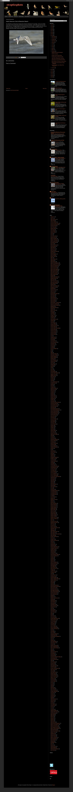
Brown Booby (53, 297)
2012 (52, 71)
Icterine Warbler (53, 445)
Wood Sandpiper (53, 738)
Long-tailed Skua (54, 494)
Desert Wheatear (54, 360)
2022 (52, 26)
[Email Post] (19, 57)
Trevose (52, 706)
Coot (51, 335)
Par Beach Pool (53, 553)
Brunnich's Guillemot (54, 303)
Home (6, 16)
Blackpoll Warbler (54, 278)
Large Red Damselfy (54, 466)
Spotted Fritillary (53, 674)
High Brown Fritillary (54, 434)
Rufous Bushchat (54, 619)
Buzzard (52, 311)
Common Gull (53, 333)
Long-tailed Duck (54, 493)
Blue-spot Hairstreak (54, 282)
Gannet (52, 385)
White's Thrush (53, 732)
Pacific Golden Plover (54, 546)
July (52, 43)
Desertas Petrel (53, 361)
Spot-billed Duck (53, 672)
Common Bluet (53, 329)
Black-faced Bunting (54, 266)
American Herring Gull (54, 224)
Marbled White (53, 508)
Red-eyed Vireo (53, 587)
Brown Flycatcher (54, 298)
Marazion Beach (53, 504)
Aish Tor (52, 218)
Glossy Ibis (53, 390)
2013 (52, 69)
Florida (52, 380)
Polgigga (52, 569)
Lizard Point (53, 489)
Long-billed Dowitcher (54, 490)
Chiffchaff (52, 320)
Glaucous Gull (53, 389)
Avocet (52, 233)
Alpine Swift (53, 220)
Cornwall (52, 339)
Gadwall (52, 384)
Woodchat (52, 741)
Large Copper (53, 464)
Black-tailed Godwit (54, 271)
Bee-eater (52, 252)
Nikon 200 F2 (53, 532)
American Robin (53, 225)
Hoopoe (52, 436)
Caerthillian (53, 312)
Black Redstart (53, 261)
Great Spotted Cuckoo (54, 408)
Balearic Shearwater (54, 239)
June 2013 (52, 450)
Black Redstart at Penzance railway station (59, 61)
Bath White (53, 247)
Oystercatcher (53, 544)
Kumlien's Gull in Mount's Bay (57, 55)
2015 (52, 33)
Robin (52, 608)
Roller (52, 613)
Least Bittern (53, 470)
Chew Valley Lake (54, 319)
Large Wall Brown (54, 467)
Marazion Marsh (53, 505)
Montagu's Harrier (54, 521)
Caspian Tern (53, 315)
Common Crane (53, 330)
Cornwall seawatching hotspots (60, 81)
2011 (52, 72)
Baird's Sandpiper (54, 238)
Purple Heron (53, 576)
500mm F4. (53, 216)
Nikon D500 (53, 535)
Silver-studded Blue (54, 646)
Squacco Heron (53, 677)
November (54, 37)
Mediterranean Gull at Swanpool (57, 52)
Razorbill (52, 582)
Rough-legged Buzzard (55, 618)
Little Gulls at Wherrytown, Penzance (58, 58)
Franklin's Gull (53, 383)
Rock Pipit (52, 609)
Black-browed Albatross (55, 262)
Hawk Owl (52, 429)
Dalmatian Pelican (54, 353)
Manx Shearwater (54, 503)
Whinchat (52, 720)
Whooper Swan (53, 734)
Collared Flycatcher (54, 325)
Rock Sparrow (53, 610)
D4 (51, 351)
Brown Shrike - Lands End (55, 302)
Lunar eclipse (53, 496)
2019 (52, 27)
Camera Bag (21, 16)
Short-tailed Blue (53, 641)
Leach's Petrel (53, 468)
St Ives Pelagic (53, 681)
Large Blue (53, 463)
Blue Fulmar (53, 279)
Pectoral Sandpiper (54, 555)
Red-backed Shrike (54, 585)
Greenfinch (53, 417)
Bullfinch (52, 308)
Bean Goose (53, 250)
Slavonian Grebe (53, 651)
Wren (52, 743)
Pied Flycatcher (53, 564)
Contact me (11, 16)
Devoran (52, 362)
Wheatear (52, 718)
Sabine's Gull (53, 622)
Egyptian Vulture (53, 375)
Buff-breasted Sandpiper (55, 305)
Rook (52, 614)
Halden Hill (52, 426)
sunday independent (54, 691)
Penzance (52, 559)
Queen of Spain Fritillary (55, 578)
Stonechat (52, 687)
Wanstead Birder (54, 149)
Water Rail (52, 715)
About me (15, 16)
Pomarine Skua (53, 571)
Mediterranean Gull (54, 517)
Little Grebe (53, 480)
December (54, 36)
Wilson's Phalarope (54, 737)
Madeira (52, 498)
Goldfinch (52, 399)
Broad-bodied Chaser (54, 293)
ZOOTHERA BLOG (54, 166)
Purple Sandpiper (54, 577)
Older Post (44, 88)
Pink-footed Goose (54, 568)
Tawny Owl (52, 700)
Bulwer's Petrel (53, 310)
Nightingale (53, 530)
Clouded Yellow (53, 324)
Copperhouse (53, 337)
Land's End (53, 459)
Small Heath (53, 655)
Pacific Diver (53, 545)
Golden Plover (53, 397)
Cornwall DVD (53, 340)
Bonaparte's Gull (53, 287)
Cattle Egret (53, 316)
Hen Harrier (53, 431)
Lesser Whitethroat (54, 473)
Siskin (52, 649)
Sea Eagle (52, 631)
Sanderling (52, 624)
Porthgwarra (53, 572)
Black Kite (52, 260)
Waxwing (52, 716)
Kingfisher (52, 454)
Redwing (52, 599)
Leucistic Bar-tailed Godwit (55, 476)
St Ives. (52, 682)
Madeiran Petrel (53, 499)
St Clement (53, 678)
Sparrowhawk (53, 669)
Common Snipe (53, 334)
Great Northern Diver (54, 404)
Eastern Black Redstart (55, 372)
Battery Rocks (53, 248)
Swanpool (52, 696)
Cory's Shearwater (54, 342)
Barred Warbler (53, 246)
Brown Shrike (53, 301)
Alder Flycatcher (53, 219)
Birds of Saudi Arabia (55, 182)
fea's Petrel (53, 376)
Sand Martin (53, 623)
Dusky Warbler (53, 371)
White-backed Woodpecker (55, 723)
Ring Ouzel (53, 603)
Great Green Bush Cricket (55, 402)
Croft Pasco (53, 343)
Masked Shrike (53, 513)
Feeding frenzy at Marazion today (57, 56)
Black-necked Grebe (54, 270)
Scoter (52, 629)
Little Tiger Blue (53, 486)
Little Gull (52, 481)
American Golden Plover (55, 223)
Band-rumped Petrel (54, 241)
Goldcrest (52, 394)
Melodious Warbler (54, 518)
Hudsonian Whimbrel (54, 439)
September (54, 40)
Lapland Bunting (53, 461)
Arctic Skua (53, 229)
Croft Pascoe (53, 344)
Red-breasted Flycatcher (55, 586)
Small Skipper (53, 658)
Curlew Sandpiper (54, 348)
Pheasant (52, 560)
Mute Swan (53, 523)
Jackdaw (52, 448)
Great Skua (53, 407)
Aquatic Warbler (53, 228)
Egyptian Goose (53, 374)
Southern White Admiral (55, 668)
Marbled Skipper (53, 507)
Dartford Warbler (53, 356)
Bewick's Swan (53, 256)
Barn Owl (52, 243)
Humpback (52, 441)
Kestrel (52, 453)
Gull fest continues (55, 53)
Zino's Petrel (53, 750)
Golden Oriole (53, 395)
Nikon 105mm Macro (54, 531)
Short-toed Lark (53, 642)
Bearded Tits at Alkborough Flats (60, 198)
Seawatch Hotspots (54, 633)
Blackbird (52, 275)
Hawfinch (52, 427)
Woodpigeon (53, 742)
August (53, 42)
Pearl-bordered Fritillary (55, 554)
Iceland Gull (53, 444)
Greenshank (53, 420)
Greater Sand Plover (54, 413)
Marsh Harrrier (53, 512)
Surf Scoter (53, 692)
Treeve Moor (53, 705)
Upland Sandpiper (54, 710)
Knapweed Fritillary (54, 457)
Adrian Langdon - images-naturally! (57, 157)
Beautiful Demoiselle (54, 251)
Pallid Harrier (53, 550)
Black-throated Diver (54, 273)
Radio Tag (52, 581)
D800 (52, 352)
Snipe (52, 660)
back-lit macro (53, 237)
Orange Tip (53, 539)
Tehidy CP (52, 701)
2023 (52, 24)
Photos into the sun (54, 563)
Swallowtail (53, 695)
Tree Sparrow (53, 704)
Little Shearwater (54, 484)
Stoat (52, 686)
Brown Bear (53, 296)
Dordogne (52, 365)
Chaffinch (52, 317)
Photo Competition (54, 562)
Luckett (52, 495)
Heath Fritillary (53, 430)
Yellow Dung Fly (53, 746)
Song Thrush (53, 664)
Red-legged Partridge (54, 590)
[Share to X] (23, 57)
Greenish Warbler (54, 418)
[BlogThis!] (22, 57)
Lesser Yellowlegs (54, 475)
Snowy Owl (53, 663)
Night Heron (53, 528)
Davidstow (52, 358)
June (53, 45)
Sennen (52, 637)
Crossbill (52, 347)
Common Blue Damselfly (55, 328)
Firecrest (52, 379)
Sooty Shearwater (54, 665)
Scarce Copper (53, 626)
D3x (51, 349)
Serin (52, 638)
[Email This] (21, 57)
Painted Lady (53, 549)
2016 (52, 32)
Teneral (52, 702)
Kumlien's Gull (53, 458)
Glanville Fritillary (54, 388)
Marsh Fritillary (53, 509)
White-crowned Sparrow (55, 724)
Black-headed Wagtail (54, 269)
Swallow (52, 693)
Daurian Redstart (54, 357)
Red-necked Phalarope (55, 591)
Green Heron (53, 416)
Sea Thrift (52, 632)
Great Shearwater (54, 406)
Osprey (52, 541)
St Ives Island (53, 679)
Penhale (52, 558)
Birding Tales (53, 191)
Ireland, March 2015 (54, 192)
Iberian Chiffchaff (54, 443)
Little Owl (52, 482)
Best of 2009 (53, 255)
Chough (52, 321)
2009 (52, 75)
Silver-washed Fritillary (54, 647)
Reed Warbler (53, 601)
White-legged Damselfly (55, 727)
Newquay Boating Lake (55, 527)
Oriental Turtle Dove (54, 540)
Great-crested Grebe (54, 411)
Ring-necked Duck (54, 605)
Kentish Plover (53, 452)
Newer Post (8, 88)
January (53, 67)
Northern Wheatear (54, 536)
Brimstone (52, 292)
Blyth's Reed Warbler (54, 285)
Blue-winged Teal (54, 283)
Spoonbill (52, 670)
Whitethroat (53, 733)
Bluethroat (52, 284)
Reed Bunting (53, 600)
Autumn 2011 (53, 232)
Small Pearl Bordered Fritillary (56, 656)
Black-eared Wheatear (54, 265)
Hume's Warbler (53, 440)
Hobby (52, 435)
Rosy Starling (53, 617)
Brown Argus (53, 294)
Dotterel (52, 366)
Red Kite (52, 583)
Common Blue (53, 326)
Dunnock (52, 370)
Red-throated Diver (54, 592)
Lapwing (52, 462)
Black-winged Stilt (54, 274)
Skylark (52, 650)
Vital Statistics (27, 16)
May (53, 46)
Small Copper (53, 654)
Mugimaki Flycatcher (54, 522)
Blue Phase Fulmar (54, 280)
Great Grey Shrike (54, 403)
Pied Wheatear (53, 567)
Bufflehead (52, 306)
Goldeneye (53, 398)
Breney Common (54, 289)
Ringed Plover (53, 606)
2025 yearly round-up (54, 176)
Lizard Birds (53, 175)
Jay (51, 449)
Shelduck (52, 640)
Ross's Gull (53, 615)
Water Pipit (52, 714)
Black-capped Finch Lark (55, 264)
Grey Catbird (53, 421)
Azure (52, 234)
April (53, 48)
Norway (52, 537)
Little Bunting (53, 477)
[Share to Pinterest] (25, 57)
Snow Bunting (53, 661)
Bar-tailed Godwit (54, 242)
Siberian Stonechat (54, 645)
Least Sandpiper (53, 471)
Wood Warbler (53, 739)
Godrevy (52, 393)
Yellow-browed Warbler (55, 748)
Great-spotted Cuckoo (54, 412)
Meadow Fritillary (54, 514)
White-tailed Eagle (54, 729)
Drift (51, 367)
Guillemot (52, 425)
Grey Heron (53, 422)
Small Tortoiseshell (54, 659)
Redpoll (52, 595)
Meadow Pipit (53, 516)
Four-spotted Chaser (54, 381)
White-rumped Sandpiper (55, 728)
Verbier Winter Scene (54, 711)
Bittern (52, 257)
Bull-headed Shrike (54, 307)
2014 (52, 35)
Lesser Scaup (53, 472)
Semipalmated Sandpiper (55, 636)
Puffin (52, 573)
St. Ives (52, 683)
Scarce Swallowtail (54, 627)
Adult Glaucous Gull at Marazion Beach (58, 59)
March (53, 49)
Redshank (52, 596)
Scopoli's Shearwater (54, 628)
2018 (52, 29)
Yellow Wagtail (53, 747)
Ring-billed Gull (53, 604)
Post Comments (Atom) (15, 90)
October (53, 39)
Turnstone (52, 709)
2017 (52, 30)
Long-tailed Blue (53, 491)
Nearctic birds (53, 526)
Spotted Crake (53, 673)
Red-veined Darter (54, 594)
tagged (52, 697)
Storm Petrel (53, 688)
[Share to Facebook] (24, 57)
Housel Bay (53, 438)
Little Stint (52, 485)
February (53, 51)
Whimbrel (52, 719)
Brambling (52, 288)
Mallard (52, 500)
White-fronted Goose (54, 725)
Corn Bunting (53, 338)
